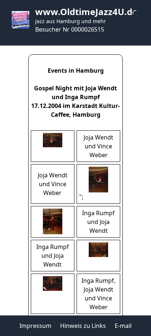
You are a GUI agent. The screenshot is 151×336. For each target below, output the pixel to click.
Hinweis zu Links (83, 326)
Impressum (35, 326)
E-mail (123, 326)
